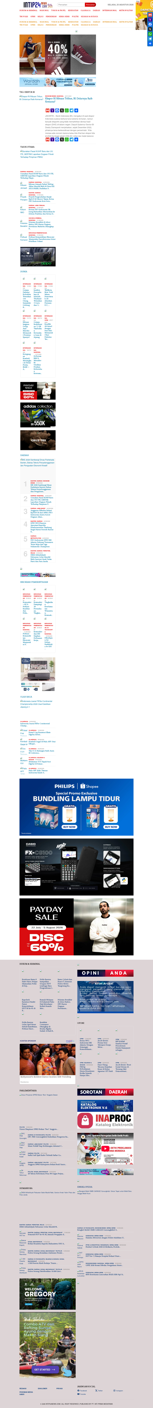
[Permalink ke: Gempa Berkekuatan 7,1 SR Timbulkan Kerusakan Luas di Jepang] (38, 312)
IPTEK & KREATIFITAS (93, 1245)
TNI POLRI (58, 1251)
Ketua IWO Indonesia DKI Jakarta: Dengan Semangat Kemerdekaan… (86, 1045)
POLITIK (22, 1127)
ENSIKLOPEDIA (84, 1187)
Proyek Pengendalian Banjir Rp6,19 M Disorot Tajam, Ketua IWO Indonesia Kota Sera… (41, 199)
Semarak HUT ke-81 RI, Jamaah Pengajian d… (46, 1235)
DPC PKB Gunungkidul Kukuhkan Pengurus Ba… (48, 1137)
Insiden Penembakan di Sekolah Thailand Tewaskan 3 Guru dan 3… (38, 297)
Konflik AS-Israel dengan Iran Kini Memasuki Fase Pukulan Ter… (49, 331)
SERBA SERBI (111, 1228)
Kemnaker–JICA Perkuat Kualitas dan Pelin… (27, 607)
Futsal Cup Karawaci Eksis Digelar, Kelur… (39, 733)
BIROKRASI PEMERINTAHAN (38, 233)
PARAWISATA (104, 1245)
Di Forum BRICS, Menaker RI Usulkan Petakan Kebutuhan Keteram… (38, 364)
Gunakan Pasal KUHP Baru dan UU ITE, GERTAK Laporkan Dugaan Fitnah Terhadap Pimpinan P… (42, 501)
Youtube (83, 1394)
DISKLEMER (42, 1388)
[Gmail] (150, 14)
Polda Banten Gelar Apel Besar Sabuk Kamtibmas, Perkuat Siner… (29, 1025)
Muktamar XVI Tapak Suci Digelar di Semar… (40, 763)
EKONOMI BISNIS (50, 96)
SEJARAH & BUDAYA (52, 1259)
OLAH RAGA (26, 697)
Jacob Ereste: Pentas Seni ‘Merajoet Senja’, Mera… (104, 1044)
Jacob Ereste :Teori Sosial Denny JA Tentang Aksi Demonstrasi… (123, 1068)
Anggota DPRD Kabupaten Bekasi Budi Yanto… (47, 1164)
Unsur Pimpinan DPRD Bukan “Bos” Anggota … (38, 1129)
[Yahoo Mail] (150, 19)
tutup (137, 1)
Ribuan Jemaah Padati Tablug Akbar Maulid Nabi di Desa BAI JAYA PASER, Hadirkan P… (41, 186)
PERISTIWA (46, 551)
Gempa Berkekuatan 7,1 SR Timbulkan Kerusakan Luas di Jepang (38, 329)
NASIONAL (60, 96)
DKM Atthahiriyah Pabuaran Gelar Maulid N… (38, 1227)
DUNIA (23, 272)
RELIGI (33, 553)
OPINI (46, 320)
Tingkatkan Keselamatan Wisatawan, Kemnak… (49, 608)
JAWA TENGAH (40, 205)
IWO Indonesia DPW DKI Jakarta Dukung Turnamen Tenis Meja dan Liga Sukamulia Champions (42, 543)
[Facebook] (150, 24)
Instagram (119, 1390)
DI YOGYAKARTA (49, 630)
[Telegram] (150, 38)
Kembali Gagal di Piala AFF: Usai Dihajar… (42, 743)
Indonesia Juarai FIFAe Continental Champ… (35, 725)
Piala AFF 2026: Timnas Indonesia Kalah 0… (38, 772)
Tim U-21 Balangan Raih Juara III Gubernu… (41, 752)
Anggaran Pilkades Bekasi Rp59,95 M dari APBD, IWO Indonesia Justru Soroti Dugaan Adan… (41, 513)
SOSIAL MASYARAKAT (41, 1172)
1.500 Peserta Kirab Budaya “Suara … (42, 1263)
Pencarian (90, 4)
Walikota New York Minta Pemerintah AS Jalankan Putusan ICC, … (49, 297)
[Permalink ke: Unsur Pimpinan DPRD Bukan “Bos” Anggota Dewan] (47, 1109)
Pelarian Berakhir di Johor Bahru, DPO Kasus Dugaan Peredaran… (65, 1004)
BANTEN (31, 193)
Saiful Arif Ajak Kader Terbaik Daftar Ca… (45, 1155)
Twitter (100, 1390)
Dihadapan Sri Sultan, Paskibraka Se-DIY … (49, 643)
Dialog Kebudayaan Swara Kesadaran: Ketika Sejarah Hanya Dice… (87, 1071)
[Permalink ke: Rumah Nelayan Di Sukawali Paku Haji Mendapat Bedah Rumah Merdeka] (47, 994)
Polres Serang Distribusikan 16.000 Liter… (45, 1271)
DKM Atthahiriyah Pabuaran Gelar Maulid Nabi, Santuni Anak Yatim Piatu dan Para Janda (41, 558)
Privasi (59, 1388)
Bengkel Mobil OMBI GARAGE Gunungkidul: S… (97, 1230)
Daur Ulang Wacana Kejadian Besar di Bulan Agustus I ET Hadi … (105, 1069)
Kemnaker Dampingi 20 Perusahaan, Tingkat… (38, 607)
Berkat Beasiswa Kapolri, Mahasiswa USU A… (46, 1244)
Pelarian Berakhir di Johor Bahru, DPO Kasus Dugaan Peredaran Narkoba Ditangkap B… (41, 225)
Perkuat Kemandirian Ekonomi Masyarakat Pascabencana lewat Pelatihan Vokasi (42, 239)
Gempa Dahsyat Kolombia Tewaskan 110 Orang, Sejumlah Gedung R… (27, 298)
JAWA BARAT (41, 508)
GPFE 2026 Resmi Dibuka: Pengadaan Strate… (104, 1265)
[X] (150, 29)
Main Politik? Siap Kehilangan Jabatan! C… (45, 1146)
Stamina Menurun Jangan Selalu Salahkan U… (105, 1238)
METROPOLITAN (36, 538)
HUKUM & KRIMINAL (35, 218)
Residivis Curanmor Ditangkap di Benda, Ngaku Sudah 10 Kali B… (47, 1026)
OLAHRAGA (24, 721)
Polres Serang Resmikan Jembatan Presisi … (46, 1253)
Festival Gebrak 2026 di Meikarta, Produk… (103, 1247)
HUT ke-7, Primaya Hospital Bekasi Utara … (103, 1256)
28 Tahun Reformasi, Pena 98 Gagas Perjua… (46, 1174)
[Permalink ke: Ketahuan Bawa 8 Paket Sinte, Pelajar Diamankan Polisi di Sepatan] (29, 974)
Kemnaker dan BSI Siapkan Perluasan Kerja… (38, 636)
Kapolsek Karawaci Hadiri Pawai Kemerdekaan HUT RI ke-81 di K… (28, 1005)
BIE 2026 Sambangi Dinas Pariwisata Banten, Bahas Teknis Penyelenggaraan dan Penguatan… (41, 488)
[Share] (150, 43)
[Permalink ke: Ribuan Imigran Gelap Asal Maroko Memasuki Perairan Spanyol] (27, 312)
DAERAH (23, 171)
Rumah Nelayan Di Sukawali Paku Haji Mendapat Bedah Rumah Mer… (47, 1004)
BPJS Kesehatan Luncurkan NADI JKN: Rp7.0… (105, 1275)
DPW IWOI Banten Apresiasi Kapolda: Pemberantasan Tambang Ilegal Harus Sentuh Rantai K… (42, 527)
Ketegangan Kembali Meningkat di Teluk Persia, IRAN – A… (27, 361)
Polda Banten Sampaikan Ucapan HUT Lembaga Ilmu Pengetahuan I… (46, 983)
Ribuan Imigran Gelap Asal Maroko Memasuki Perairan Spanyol (27, 329)
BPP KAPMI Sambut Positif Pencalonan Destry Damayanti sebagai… (123, 1045)
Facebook (83, 1390)
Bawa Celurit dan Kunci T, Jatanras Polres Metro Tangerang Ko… (65, 982)
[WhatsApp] (150, 34)
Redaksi (22, 1388)
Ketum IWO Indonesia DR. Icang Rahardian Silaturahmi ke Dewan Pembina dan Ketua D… (42, 212)
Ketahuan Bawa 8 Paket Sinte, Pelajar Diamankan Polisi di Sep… (29, 982)
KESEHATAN (90, 1236)
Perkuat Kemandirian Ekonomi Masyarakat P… (27, 639)
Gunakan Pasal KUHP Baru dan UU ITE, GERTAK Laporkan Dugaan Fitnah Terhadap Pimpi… (37, 176)
